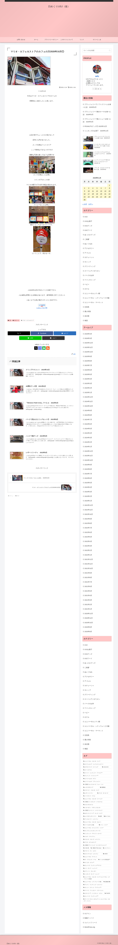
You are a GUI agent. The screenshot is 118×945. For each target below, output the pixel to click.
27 (101, 197)
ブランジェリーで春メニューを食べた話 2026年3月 (97, 120)
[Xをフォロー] (36, 348)
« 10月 (84, 204)
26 (97, 197)
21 (105, 194)
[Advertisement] (59, 24)
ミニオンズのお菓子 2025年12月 (96, 131)
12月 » (90, 204)
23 (84, 197)
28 (105, 197)
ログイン (88, 914)
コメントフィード (91, 923)
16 (84, 194)
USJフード (16, 320)
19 (97, 194)
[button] (53, 338)
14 (105, 191)
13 (101, 191)
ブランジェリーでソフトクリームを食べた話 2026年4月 (97, 106)
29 (109, 197)
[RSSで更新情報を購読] (48, 348)
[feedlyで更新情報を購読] (44, 348)
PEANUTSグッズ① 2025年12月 (96, 126)
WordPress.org (90, 927)
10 (89, 191)
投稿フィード (89, 918)
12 (97, 191)
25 (93, 197)
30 (84, 199)
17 (89, 194)
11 (93, 191)
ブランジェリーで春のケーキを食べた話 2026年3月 (97, 113)
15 (109, 191)
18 (93, 194)
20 (101, 194)
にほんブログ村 (41, 308)
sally (97, 76)
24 (89, 197)
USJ (10, 320)
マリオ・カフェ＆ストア (28, 320)
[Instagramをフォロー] (40, 348)
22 (109, 194)
